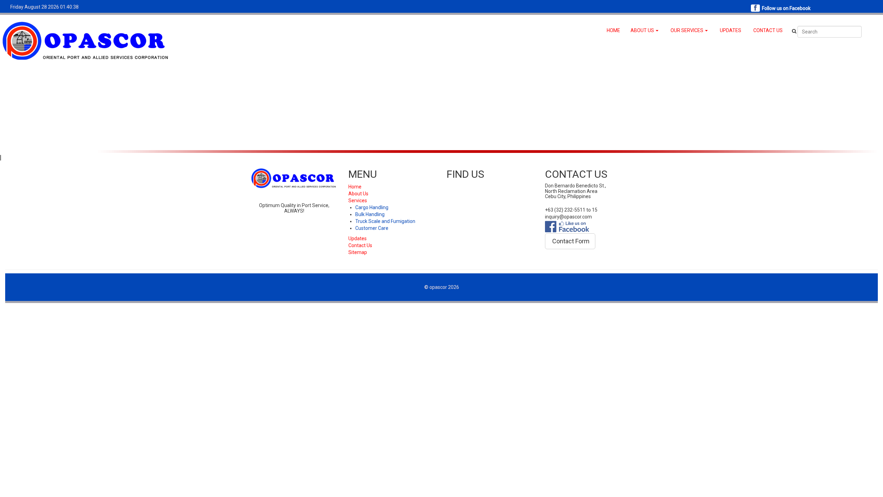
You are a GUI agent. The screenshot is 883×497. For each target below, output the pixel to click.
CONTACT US (768, 30)
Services (357, 200)
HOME (613, 30)
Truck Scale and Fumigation (385, 221)
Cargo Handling (371, 207)
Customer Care (371, 228)
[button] (570, 241)
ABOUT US (643, 30)
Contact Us (360, 245)
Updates (357, 238)
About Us (358, 193)
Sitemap (357, 252)
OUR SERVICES (687, 30)
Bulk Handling (370, 214)
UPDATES (730, 30)
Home (354, 186)
